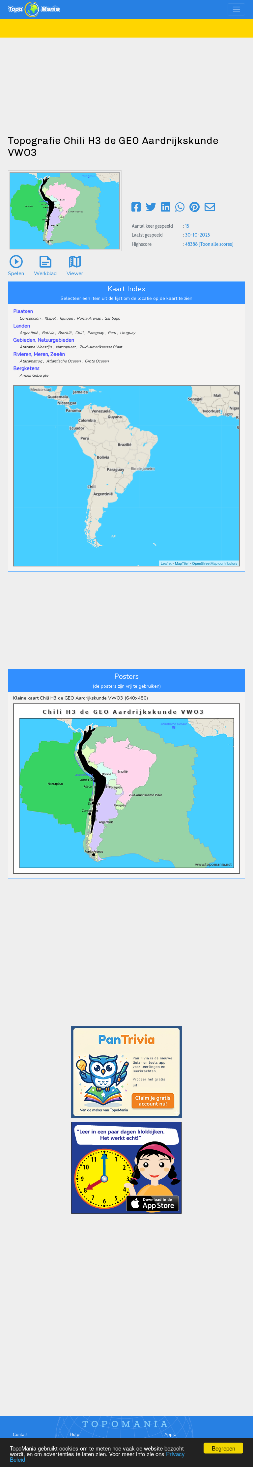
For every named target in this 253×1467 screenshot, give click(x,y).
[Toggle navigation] (236, 9)
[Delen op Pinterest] (194, 207)
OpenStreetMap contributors (215, 563)
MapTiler (182, 563)
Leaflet (166, 563)
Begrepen (223, 1448)
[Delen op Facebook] (136, 207)
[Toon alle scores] (216, 244)
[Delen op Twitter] (151, 207)
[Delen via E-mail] (210, 207)
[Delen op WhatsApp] (179, 207)
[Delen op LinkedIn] (165, 207)
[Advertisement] (126, 84)
